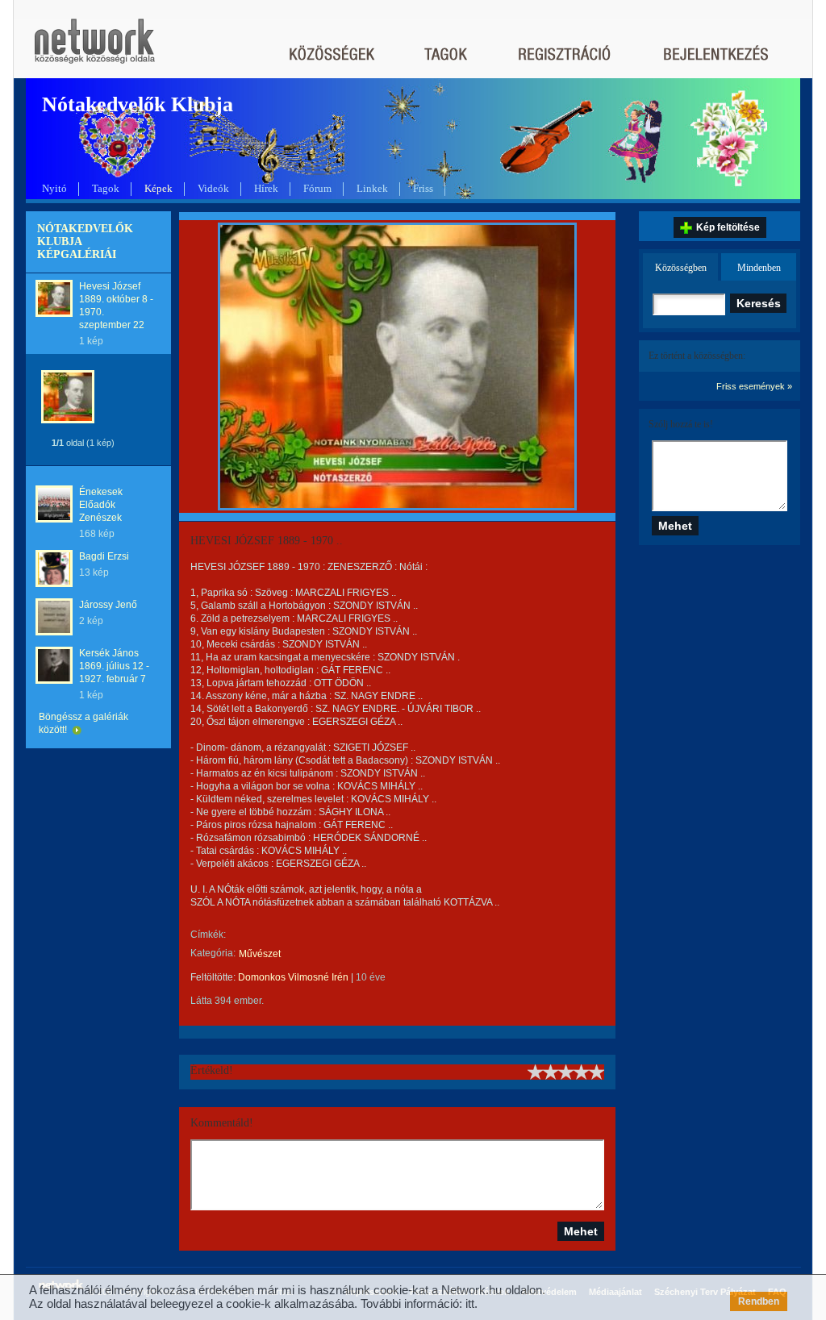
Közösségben (681, 267)
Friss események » (754, 386)
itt (469, 1303)
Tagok (105, 188)
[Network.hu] (94, 49)
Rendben (758, 1301)
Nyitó (54, 188)
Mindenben (759, 267)
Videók (213, 188)
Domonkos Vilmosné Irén (293, 977)
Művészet (260, 954)
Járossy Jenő (108, 604)
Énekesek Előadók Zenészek (101, 504)
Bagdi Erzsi (104, 556)
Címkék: (208, 934)
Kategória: (213, 953)
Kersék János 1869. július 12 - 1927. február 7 (114, 666)
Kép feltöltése (728, 227)
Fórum (317, 188)
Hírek (266, 188)
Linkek (372, 188)
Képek (158, 188)
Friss (423, 188)
